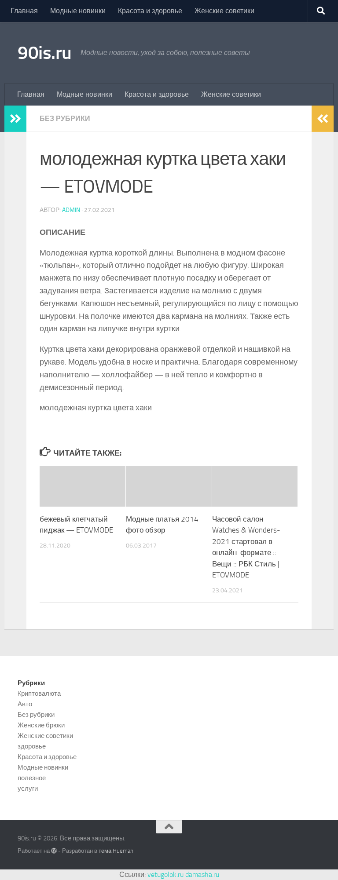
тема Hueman (116, 850)
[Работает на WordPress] (54, 851)
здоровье (32, 746)
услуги (28, 788)
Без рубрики (65, 118)
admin (71, 210)
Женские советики (224, 11)
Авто (25, 704)
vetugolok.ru (165, 874)
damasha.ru (202, 874)
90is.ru (45, 53)
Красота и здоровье (150, 11)
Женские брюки (41, 725)
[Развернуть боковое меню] (15, 119)
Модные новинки (78, 11)
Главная (24, 11)
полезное (32, 778)
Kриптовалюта (39, 693)
